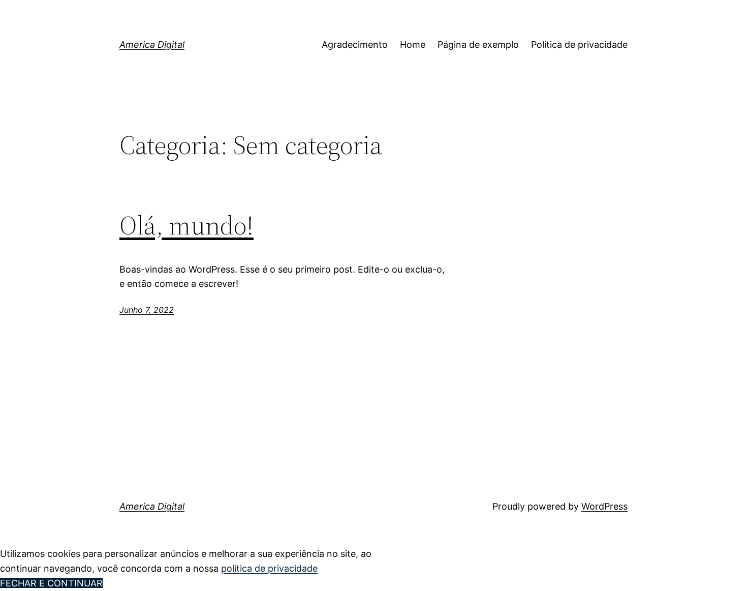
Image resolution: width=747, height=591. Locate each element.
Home (412, 44)
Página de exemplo (478, 44)
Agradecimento (355, 44)
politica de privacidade (269, 568)
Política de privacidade (579, 44)
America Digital (151, 44)
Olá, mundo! (186, 225)
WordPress (604, 506)
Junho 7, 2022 (146, 310)
